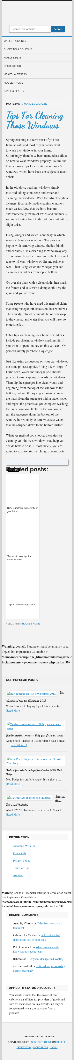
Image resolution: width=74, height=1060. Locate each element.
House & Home (13, 82)
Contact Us (19, 853)
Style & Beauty (14, 91)
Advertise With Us (24, 846)
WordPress (40, 1047)
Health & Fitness (15, 74)
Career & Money (15, 40)
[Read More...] (14, 710)
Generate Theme (41, 1041)
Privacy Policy (21, 860)
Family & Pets (13, 57)
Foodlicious (12, 65)
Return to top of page (39, 1036)
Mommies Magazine (35, 103)
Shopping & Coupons (18, 49)
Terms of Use (21, 868)
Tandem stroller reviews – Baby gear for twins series (34, 735)
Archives (18, 875)
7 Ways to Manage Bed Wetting (45, 959)
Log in (54, 1047)
